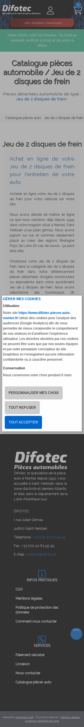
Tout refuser (22, 407)
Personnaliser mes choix (34, 393)
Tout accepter (23, 422)
